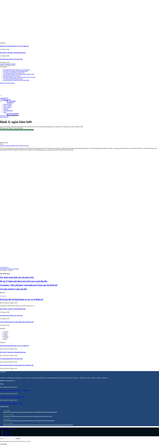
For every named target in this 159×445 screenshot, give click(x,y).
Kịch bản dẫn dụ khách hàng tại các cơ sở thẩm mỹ (14, 46)
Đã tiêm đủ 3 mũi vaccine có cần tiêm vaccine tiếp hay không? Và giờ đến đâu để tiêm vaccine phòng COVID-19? (30, 412)
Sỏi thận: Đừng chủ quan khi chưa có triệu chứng (16, 80)
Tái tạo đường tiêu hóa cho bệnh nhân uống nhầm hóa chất (18, 74)
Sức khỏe (5, 432)
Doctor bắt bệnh (4, 117)
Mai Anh (5, 418)
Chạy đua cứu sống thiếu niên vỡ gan (13, 78)
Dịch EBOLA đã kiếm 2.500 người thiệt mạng (13, 52)
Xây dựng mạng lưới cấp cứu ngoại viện (11, 59)
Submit (18, 438)
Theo (9, 269)
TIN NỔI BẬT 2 (4, 267)
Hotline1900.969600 (4, 99)
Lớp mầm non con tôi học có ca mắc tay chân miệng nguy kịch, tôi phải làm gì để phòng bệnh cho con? (27, 416)
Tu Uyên (5, 410)
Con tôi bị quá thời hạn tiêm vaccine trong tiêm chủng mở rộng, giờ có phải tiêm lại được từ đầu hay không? (28, 420)
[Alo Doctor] (21, 95)
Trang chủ (5, 98)
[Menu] (0, 95)
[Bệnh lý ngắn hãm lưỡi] (9, 141)
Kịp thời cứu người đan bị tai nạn (12, 75)
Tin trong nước (11, 101)
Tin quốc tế (10, 102)
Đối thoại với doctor (8, 435)
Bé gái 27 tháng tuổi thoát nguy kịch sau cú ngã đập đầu (23, 281)
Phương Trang (7, 414)
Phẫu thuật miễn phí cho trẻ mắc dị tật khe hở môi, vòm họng (19, 77)
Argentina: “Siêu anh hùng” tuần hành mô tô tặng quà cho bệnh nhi (28, 285)
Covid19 (5, 434)
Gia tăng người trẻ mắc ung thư (13, 289)
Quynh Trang (6, 423)
